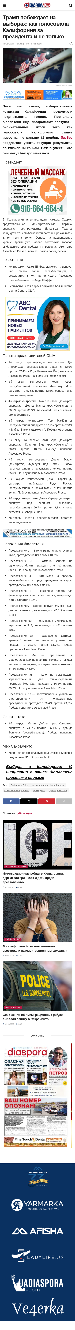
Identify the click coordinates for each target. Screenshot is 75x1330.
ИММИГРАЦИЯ (13, 1007)
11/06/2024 (8, 43)
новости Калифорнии (16, 790)
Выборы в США (19, 785)
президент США (58, 790)
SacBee (66, 137)
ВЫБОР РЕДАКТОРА (16, 866)
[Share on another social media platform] (64, 801)
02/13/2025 (9, 887)
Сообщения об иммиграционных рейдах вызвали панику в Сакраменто (33, 1016)
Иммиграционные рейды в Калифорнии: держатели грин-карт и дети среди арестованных (33, 877)
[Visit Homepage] (37, 5)
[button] (37, 1095)
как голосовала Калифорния (48, 785)
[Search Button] (70, 5)
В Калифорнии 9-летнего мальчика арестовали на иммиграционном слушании (35, 948)
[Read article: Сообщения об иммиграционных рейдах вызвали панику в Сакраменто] (37, 986)
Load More (37, 1035)
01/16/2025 (9, 1024)
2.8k (20, 887)
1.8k (20, 1024)
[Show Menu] (4, 5)
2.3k (20, 955)
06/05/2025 (9, 955)
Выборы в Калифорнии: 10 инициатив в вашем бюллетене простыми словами (39, 772)
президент (39, 790)
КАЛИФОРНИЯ (12, 939)
